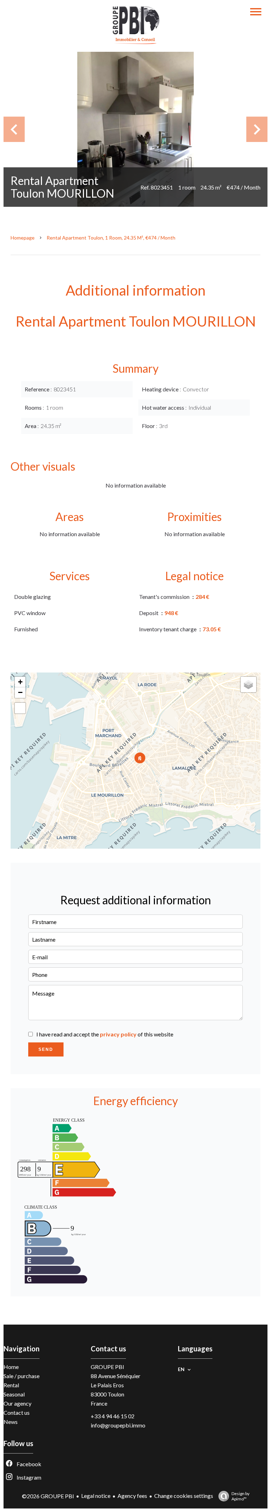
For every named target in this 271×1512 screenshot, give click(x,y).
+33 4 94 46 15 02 (112, 1416)
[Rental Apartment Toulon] (135, 129)
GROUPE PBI (107, 1366)
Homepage (23, 238)
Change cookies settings (183, 1495)
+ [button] (20, 681)
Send (45, 1049)
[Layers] (248, 684)
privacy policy (118, 1034)
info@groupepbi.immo (118, 1425)
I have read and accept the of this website (104, 1034)
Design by (240, 1496)
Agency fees (132, 1495)
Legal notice (95, 1495)
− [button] (20, 692)
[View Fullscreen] (20, 708)
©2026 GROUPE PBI (48, 1496)
